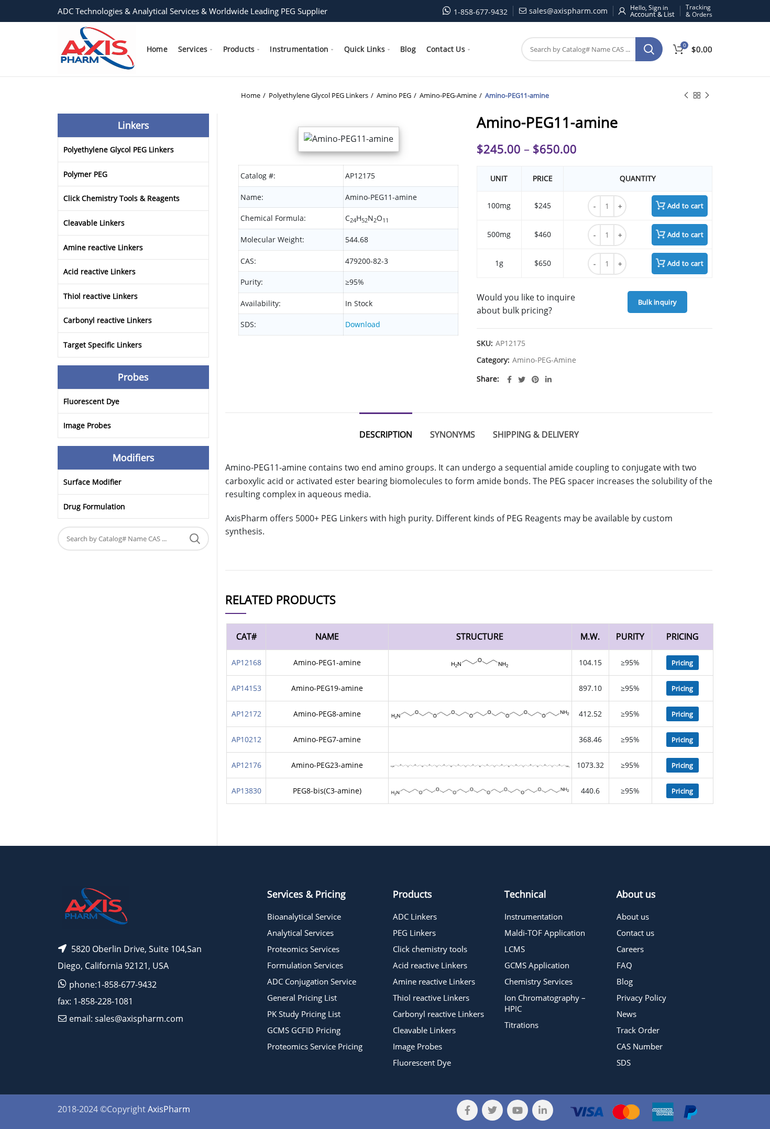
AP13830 (246, 791)
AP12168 (246, 662)
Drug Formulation (94, 506)
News (626, 1014)
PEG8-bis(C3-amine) (327, 791)
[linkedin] (548, 379)
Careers (630, 949)
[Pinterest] (535, 379)
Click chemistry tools (430, 949)
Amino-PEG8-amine (327, 714)
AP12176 (246, 765)
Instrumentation (533, 916)
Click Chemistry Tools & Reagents (121, 198)
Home (250, 95)
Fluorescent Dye (91, 401)
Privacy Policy (641, 997)
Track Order (638, 1030)
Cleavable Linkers (94, 223)
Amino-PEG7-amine (327, 739)
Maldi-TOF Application (544, 932)
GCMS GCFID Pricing (303, 1030)
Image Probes (87, 425)
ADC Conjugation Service (311, 981)
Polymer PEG (85, 174)
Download (362, 324)
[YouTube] (517, 1110)
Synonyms (452, 434)
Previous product (686, 95)
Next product (707, 95)
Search (649, 49)
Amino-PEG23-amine (327, 765)
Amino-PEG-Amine (448, 95)
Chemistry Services (538, 981)
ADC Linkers (415, 916)
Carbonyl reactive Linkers (107, 320)
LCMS (514, 949)
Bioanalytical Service (304, 916)
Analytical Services (300, 932)
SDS (624, 1062)
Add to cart (685, 205)
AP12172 (246, 714)
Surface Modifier (92, 482)
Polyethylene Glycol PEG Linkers (318, 95)
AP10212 (246, 739)
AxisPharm (169, 1109)
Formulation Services (305, 965)
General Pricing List (302, 997)
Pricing (683, 662)
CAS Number (640, 1046)
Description (385, 434)
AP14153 (246, 688)
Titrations (521, 1025)
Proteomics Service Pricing (314, 1046)
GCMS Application (536, 965)
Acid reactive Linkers (99, 271)
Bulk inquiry (657, 302)
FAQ (624, 965)
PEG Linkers (414, 932)
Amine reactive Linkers (103, 247)
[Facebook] (509, 379)
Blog (625, 981)
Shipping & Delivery (536, 434)
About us (633, 916)
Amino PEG (394, 95)
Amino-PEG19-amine (327, 688)
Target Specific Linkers (102, 345)
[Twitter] (522, 379)
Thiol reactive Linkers (100, 296)
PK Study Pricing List (303, 1014)
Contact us (635, 932)
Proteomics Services (303, 949)
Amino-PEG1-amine (327, 662)
